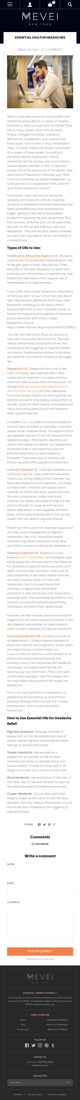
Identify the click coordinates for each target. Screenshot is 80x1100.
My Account (23, 1029)
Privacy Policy (35, 1094)
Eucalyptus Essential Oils (24, 636)
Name (11, 864)
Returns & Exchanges (57, 1024)
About (23, 1020)
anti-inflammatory (32, 557)
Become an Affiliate (57, 1029)
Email (11, 883)
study (24, 422)
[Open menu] (10, 4)
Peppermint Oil (17, 368)
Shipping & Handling (57, 1020)
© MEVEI (17, 1094)
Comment (13, 902)
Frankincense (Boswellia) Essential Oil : (33, 256)
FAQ (23, 1024)
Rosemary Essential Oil (22, 553)
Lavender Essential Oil (22, 469)
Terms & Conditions (57, 1094)
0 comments (53, 49)
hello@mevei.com (40, 1065)
